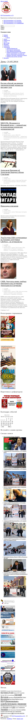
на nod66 (6, 90)
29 (6, 425)
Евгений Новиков (11, 695)
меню (2, 29)
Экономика (18, 709)
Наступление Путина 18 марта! (12, 436)
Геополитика (22, 692)
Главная (6, 35)
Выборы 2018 (16, 692)
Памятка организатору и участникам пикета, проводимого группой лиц (16, 53)
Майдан (17, 699)
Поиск (2, 27)
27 (3, 425)
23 (8, 423)
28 (5, 425)
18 (12, 421)
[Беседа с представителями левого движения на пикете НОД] (15, 501)
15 (6, 421)
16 (8, 421)
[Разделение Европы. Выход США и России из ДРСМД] (15, 571)
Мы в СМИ (6, 43)
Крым (13, 699)
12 (1, 421)
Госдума (2, 695)
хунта (15, 713)
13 (3, 421)
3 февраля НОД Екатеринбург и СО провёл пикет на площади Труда (15, 539)
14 (5, 421)
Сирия (17, 707)
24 (10, 423)
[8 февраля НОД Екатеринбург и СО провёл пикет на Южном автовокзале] (15, 519)
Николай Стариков (16, 705)
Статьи (5, 41)
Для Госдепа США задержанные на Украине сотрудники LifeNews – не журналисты (14, 240)
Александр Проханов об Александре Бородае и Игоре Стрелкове (12, 172)
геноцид (3, 711)
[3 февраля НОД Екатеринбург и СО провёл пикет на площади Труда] (15, 555)
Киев (10, 699)
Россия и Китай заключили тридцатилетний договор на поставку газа (12, 85)
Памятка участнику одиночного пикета (17, 55)
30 (8, 425)
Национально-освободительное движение (13, 702)
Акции (5, 39)
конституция (8, 711)
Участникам (7, 47)
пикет (13, 711)
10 (10, 420)
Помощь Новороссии (12, 48)
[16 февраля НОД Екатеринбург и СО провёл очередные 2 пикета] (15, 537)
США (13, 707)
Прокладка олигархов (9, 206)
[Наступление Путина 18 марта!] (15, 449)
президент (18, 711)
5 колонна (3, 691)
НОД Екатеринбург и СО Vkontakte (13, 21)
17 (10, 421)
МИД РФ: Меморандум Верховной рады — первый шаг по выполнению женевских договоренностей (13, 126)
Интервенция (5, 699)
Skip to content (4, 1)
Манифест (6, 44)
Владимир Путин (7, 693)
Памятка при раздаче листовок (14, 56)
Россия (5, 707)
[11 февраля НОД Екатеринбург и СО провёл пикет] (15, 485)
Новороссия (21, 705)
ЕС (7, 695)
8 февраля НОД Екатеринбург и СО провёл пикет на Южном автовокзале (15, 503)
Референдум (7, 40)
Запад (24, 697)
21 (5, 423)
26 (1, 425)
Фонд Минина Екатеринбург (14, 51)
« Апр (2, 426)
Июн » (9, 426)
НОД (3, 701)
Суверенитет (21, 707)
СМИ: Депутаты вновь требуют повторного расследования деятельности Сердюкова (13, 283)
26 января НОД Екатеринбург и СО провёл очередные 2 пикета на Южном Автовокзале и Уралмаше (15, 574)
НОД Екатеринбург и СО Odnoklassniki (14, 23)
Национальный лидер (6, 705)
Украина (4, 709)
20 (3, 423)
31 (10, 425)
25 (12, 423)
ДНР (5, 695)
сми (12, 713)
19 (1, 423)
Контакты (6, 58)
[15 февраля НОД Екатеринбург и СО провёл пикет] (15, 467)
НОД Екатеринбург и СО (7, 15)
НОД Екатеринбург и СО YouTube (12, 20)
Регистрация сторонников (13, 49)
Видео (8, 37)
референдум (4, 713)
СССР (9, 707)
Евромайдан (11, 697)
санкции (9, 713)
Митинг (21, 699)
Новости (6, 36)
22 (6, 423)
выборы (23, 709)
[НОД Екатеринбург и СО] (2, 716)
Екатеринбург (18, 697)
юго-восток (20, 713)
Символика (6, 45)
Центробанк (13, 709)
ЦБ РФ (9, 709)
